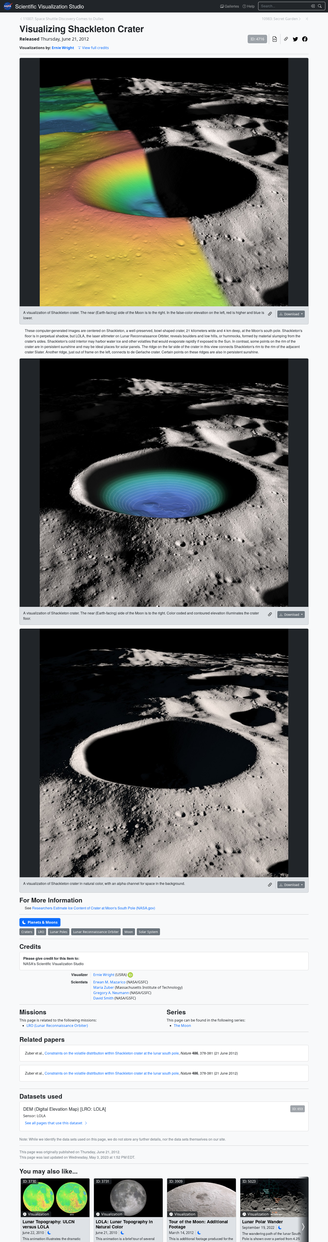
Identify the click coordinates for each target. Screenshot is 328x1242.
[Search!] (320, 6)
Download (291, 314)
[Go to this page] (55, 1197)
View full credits (95, 47)
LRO (41, 932)
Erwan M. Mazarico (110, 982)
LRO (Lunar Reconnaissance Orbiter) (57, 1025)
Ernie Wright (63, 47)
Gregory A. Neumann (111, 992)
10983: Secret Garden (280, 18)
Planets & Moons (42, 922)
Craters (26, 932)
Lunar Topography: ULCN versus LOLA (49, 1224)
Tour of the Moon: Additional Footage (198, 1224)
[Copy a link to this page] (286, 39)
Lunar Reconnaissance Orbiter (96, 932)
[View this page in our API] (274, 39)
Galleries (231, 6)
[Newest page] (307, 18)
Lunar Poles (58, 932)
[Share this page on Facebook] (305, 39)
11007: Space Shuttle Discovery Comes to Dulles (63, 18)
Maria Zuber (104, 987)
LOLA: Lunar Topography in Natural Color (124, 1224)
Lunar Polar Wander (262, 1221)
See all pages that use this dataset (53, 1122)
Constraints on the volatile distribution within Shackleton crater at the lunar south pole (112, 1053)
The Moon (182, 1025)
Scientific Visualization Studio (49, 6)
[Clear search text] (312, 6)
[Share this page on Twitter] (295, 39)
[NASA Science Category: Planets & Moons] (49, 1232)
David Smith (103, 998)
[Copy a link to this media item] (270, 314)
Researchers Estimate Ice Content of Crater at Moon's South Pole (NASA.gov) (93, 907)
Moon (129, 932)
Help (250, 6)
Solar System (148, 932)
